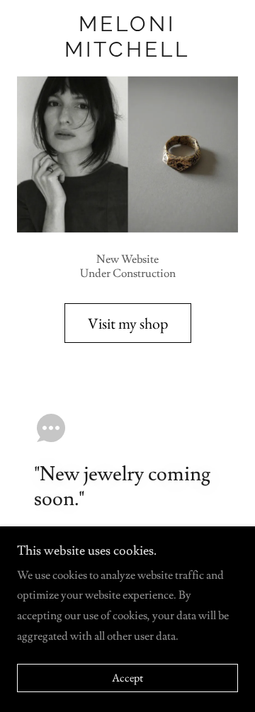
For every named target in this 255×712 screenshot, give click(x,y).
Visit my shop (128, 323)
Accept (127, 678)
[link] (127, 36)
